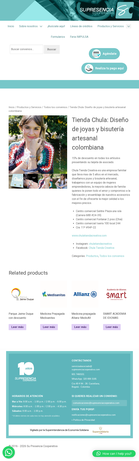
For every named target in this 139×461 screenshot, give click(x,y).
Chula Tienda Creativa (101, 247)
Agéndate (109, 53)
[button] (114, 453)
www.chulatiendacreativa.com (89, 235)
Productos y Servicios (29, 107)
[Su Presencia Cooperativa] (69, 10)
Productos (92, 256)
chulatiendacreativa (100, 243)
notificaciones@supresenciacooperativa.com (94, 415)
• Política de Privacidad (83, 420)
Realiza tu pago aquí (109, 68)
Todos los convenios (55, 107)
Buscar (51, 49)
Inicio (12, 107)
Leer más (17, 327)
